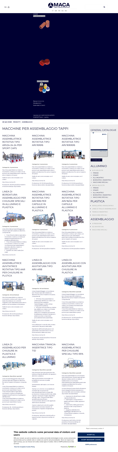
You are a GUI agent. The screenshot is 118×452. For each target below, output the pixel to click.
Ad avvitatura (14, 295)
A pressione (14, 167)
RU (66, 11)
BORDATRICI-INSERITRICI (102, 180)
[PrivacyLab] (72, 447)
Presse (96, 173)
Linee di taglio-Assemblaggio (104, 209)
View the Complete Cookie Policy (24, 447)
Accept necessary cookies (91, 439)
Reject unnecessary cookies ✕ (95, 428)
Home (10, 122)
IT (53, 11)
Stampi (95, 175)
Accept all (91, 434)
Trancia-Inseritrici (100, 212)
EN (56, 11)
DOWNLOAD (96, 160)
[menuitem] (35, 14)
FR (59, 11)
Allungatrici (98, 177)
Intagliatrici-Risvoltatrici (103, 205)
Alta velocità (97, 170)
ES (63, 11)
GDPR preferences (91, 444)
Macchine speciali (75, 291)
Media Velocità (98, 185)
